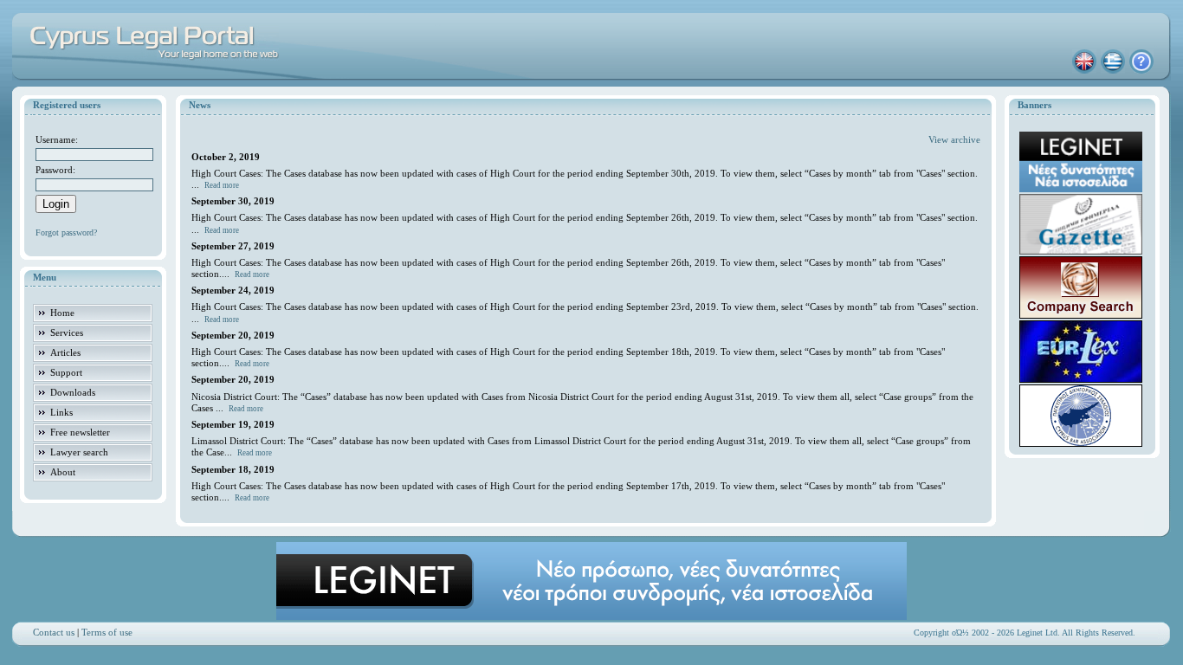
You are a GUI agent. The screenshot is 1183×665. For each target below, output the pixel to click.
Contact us (53, 632)
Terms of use (107, 632)
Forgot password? (66, 232)
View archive (954, 139)
